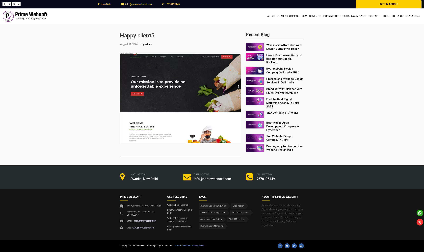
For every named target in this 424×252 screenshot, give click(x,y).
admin (148, 44)
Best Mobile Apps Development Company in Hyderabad (282, 126)
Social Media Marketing (211, 219)
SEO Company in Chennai (282, 112)
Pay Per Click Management (212, 212)
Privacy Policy (198, 246)
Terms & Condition (182, 246)
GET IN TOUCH (389, 4)
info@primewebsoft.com (139, 4)
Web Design (238, 206)
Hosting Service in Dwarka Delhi (179, 228)
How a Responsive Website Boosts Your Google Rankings (283, 58)
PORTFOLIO (389, 16)
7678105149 (173, 4)
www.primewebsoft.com (143, 228)
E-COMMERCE (330, 16)
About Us (273, 16)
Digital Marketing (236, 219)
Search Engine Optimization (213, 206)
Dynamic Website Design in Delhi (179, 211)
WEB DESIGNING (289, 16)
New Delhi (106, 4)
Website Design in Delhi (178, 205)
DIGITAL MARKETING (353, 16)
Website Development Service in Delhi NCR (177, 220)
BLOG (400, 16)
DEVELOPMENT (310, 16)
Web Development (240, 212)
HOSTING (373, 16)
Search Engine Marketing (211, 226)
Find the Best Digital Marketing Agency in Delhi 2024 (282, 103)
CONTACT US (413, 16)
